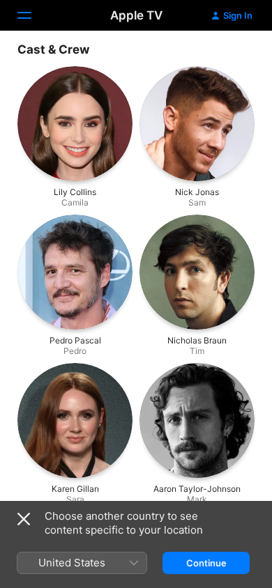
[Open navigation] (32, 15)
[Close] (23, 519)
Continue (206, 562)
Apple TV (136, 15)
